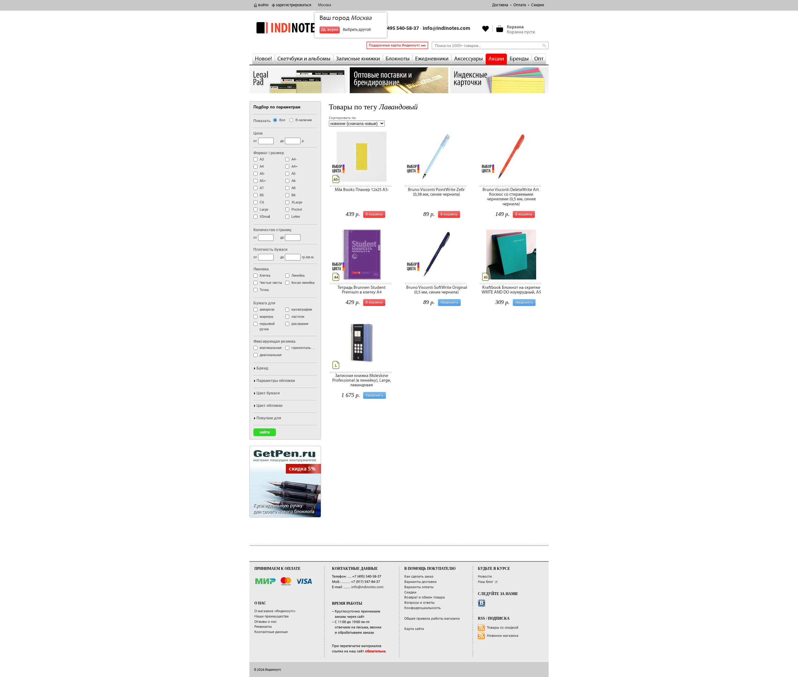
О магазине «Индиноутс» (275, 611)
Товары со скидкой (502, 628)
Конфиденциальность (422, 608)
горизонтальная (303, 348)
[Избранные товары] (485, 28)
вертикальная (270, 348)
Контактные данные (271, 632)
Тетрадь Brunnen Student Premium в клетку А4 (362, 290)
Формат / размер (268, 153)
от (255, 141)
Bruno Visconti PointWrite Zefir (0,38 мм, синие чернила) (436, 192)
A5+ (263, 181)
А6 (293, 181)
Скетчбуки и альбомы (303, 59)
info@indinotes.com (446, 28)
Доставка (500, 5)
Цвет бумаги (268, 393)
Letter (295, 216)
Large (264, 209)
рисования (299, 324)
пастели (297, 316)
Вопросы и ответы (419, 603)
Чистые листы (271, 282)
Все (282, 120)
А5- (262, 173)
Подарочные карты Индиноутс (394, 45)
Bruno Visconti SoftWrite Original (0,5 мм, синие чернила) (436, 290)
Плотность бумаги (270, 249)
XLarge (296, 202)
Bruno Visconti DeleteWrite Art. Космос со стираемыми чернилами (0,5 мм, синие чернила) (511, 197)
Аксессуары (468, 59)
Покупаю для (269, 418)
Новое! (263, 59)
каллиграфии (301, 309)
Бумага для (264, 303)
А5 (293, 173)
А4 (262, 166)
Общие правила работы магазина (432, 619)
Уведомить (524, 302)
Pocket (296, 209)
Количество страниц (272, 230)
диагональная (270, 355)
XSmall (265, 216)
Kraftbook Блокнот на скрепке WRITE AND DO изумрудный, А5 (511, 290)
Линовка (261, 269)
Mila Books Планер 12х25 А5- (362, 189)
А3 (262, 159)
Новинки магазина (502, 636)
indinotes (299, 27)
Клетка (265, 275)
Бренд (262, 368)
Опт (538, 59)
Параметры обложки (276, 381)
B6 (293, 195)
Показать (262, 121)
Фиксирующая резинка (274, 341)
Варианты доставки (420, 582)
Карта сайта (414, 629)
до (282, 141)
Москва (324, 5)
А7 (262, 188)
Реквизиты (263, 627)
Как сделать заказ (418, 576)
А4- (294, 159)
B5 (262, 195)
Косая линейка (303, 282)
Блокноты (398, 59)
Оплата (519, 5)
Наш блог (485, 582)
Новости (485, 576)
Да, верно (329, 29)
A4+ (294, 166)
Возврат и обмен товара (424, 597)
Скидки (537, 5)
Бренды (519, 59)
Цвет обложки (269, 405)
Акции (496, 59)
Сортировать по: (342, 118)
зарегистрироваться (293, 5)
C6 (262, 202)
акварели (267, 309)
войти (263, 5)
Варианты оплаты (419, 587)
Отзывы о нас (265, 622)
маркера (266, 316)
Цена (258, 133)
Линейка (298, 275)
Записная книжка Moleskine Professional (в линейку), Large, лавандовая (361, 380)
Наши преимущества (271, 616)
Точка (264, 290)
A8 (293, 188)
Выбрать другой (357, 29)
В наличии (304, 120)
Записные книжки (358, 59)
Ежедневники (432, 59)
